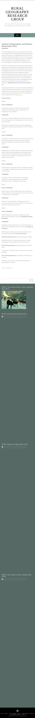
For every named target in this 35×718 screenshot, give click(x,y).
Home (2, 713)
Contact (23, 714)
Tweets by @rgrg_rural (7, 268)
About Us (6, 713)
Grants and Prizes (25, 713)
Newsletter (14, 713)
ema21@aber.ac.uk (18, 94)
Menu (17, 35)
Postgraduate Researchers (15, 714)
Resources (32, 713)
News (10, 713)
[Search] (31, 280)
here (3, 84)
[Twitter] (17, 711)
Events (19, 713)
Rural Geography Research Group (17, 13)
